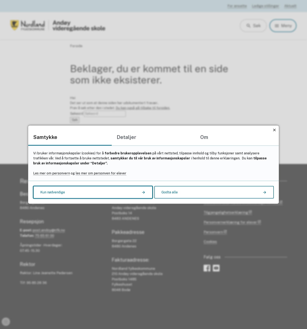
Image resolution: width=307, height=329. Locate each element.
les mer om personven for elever (101, 173)
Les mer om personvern (51, 173)
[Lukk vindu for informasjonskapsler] (274, 130)
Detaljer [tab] (126, 137)
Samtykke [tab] (45, 137)
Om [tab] (204, 137)
